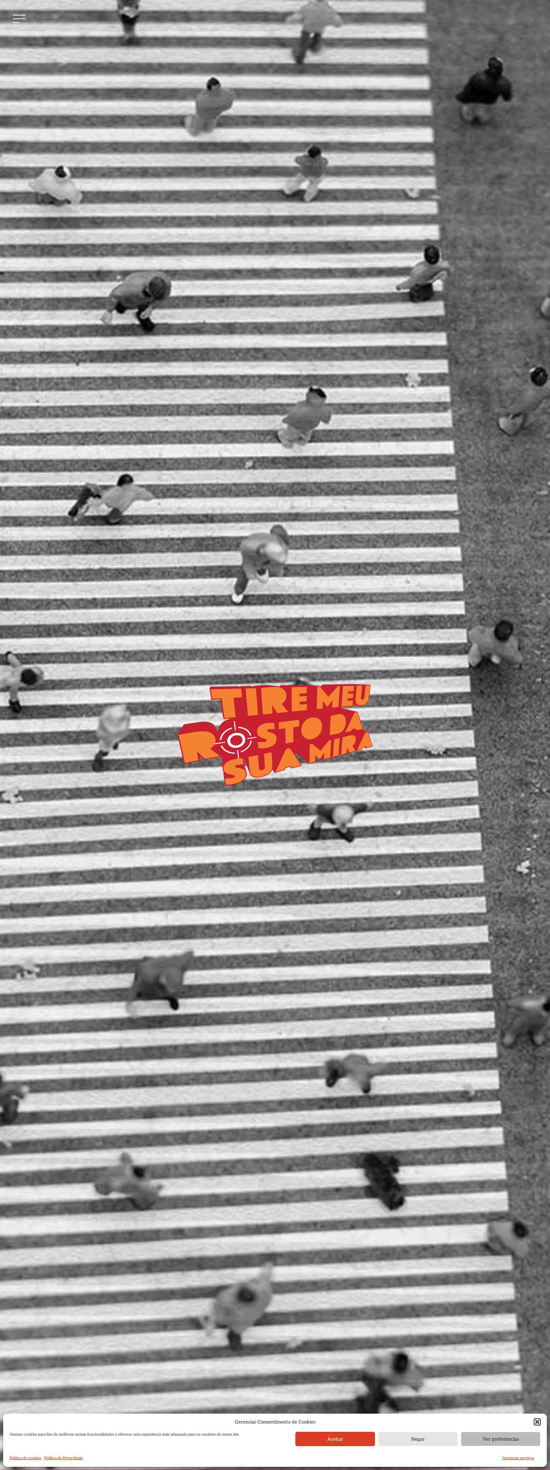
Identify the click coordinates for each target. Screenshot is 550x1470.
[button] (537, 1422)
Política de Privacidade (63, 1458)
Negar (418, 1439)
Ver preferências (501, 1439)
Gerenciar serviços (518, 1458)
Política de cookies (25, 1458)
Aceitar (335, 1439)
